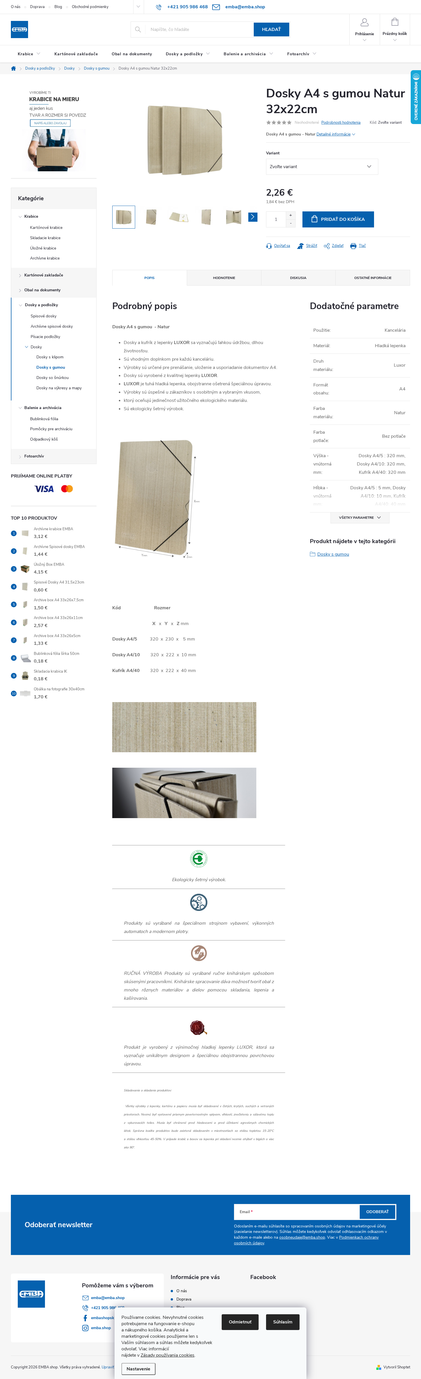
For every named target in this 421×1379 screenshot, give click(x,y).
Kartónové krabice (46, 227)
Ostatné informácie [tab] (373, 278)
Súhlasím (282, 1322)
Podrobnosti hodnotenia (341, 122)
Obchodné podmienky (90, 6)
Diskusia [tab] (298, 278)
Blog (58, 6)
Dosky (36, 347)
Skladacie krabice (45, 238)
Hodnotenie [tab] (224, 278)
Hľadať (271, 29)
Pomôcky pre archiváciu (51, 429)
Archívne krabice (45, 258)
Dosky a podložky (41, 305)
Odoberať (377, 1212)
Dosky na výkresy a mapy (59, 388)
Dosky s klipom (50, 357)
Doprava (37, 6)
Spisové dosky (43, 316)
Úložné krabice (43, 248)
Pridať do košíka (343, 219)
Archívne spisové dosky (52, 326)
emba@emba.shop (108, 1298)
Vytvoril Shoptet (396, 1367)
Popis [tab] (149, 278)
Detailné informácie (333, 134)
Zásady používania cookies (167, 1355)
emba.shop (101, 1328)
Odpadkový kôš (44, 439)
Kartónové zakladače (43, 275)
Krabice (31, 216)
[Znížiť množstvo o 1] (290, 223)
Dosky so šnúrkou (52, 377)
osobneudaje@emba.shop (302, 1237)
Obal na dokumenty (42, 290)
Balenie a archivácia (43, 407)
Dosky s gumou (50, 367)
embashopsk (102, 1318)
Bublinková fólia (44, 419)
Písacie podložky (45, 336)
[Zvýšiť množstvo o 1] (290, 215)
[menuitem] (29, 54)
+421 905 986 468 (107, 1308)
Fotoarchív (34, 456)
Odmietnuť (240, 1322)
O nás (15, 6)
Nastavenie (138, 1369)
